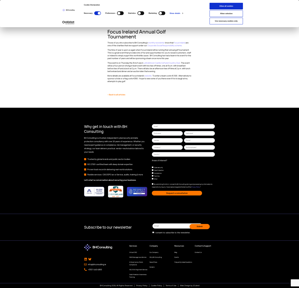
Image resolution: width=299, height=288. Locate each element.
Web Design (185, 285)
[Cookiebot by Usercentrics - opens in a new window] (68, 22)
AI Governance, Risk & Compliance (136, 263)
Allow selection (226, 13)
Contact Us (198, 252)
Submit (200, 226)
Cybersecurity (158, 167)
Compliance (158, 173)
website (148, 75)
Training (156, 176)
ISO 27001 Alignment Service (138, 270)
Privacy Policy (195, 187)
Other (156, 179)
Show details (175, 13)
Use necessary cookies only (226, 21)
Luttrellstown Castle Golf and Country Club (161, 63)
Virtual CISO (133, 252)
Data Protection (159, 170)
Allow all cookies (226, 6)
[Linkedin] (85, 259)
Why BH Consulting (156, 257)
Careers (152, 267)
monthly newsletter (156, 42)
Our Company (154, 252)
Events (176, 257)
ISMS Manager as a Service (137, 257)
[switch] (120, 13)
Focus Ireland (179, 42)
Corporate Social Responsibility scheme (164, 45)
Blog (175, 252)
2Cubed (196, 285)
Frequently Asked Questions (183, 262)
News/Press (153, 262)
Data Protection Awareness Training (137, 276)
